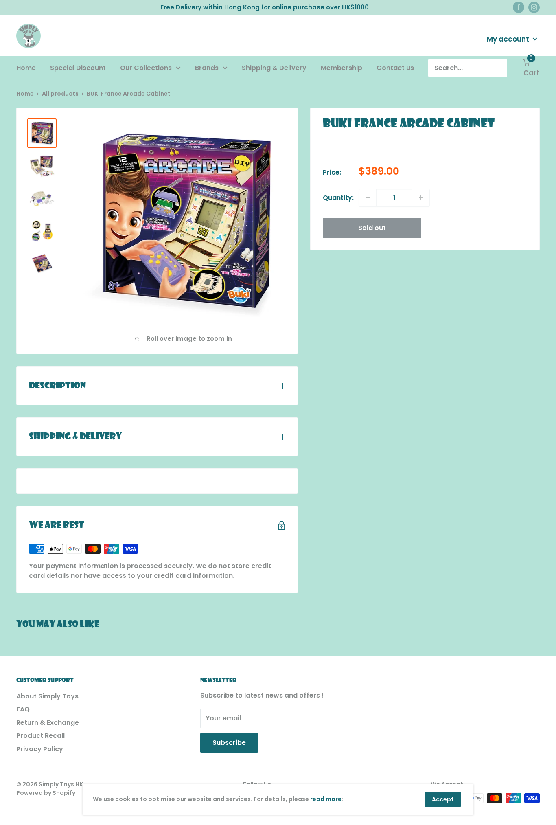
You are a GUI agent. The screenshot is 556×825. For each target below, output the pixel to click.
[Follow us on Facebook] (518, 7)
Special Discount (78, 67)
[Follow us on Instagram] (534, 7)
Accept (443, 799)
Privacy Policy (39, 749)
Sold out (372, 227)
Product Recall (40, 735)
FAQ (23, 709)
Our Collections (146, 67)
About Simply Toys (47, 696)
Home (26, 67)
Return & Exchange (47, 722)
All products (60, 94)
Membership (341, 67)
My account (509, 39)
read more (325, 799)
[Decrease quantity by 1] (367, 197)
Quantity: (338, 197)
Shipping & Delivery (274, 67)
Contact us (395, 67)
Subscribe (229, 742)
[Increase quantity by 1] (420, 197)
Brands (207, 67)
